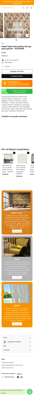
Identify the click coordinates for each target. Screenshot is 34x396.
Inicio (3, 43)
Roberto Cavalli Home (19, 149)
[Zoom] (27, 35)
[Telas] (17, 247)
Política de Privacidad (8, 362)
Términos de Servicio (7, 368)
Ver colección (17, 231)
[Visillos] (17, 293)
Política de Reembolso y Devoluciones (12, 365)
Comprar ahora (17, 76)
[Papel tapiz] (17, 201)
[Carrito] (27, 7)
